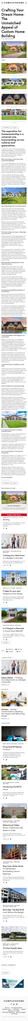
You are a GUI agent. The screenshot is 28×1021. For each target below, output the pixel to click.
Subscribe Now (14, 515)
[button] (14, 506)
